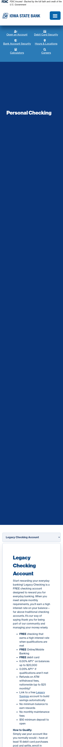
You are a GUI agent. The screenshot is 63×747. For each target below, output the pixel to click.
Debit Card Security (47, 33)
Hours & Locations (48, 42)
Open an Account (19, 33)
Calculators (21, 51)
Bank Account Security (17, 42)
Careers (50, 51)
